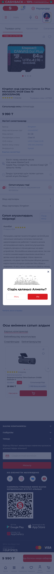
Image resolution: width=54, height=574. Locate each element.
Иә (37, 296)
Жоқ (16, 296)
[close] (48, 272)
